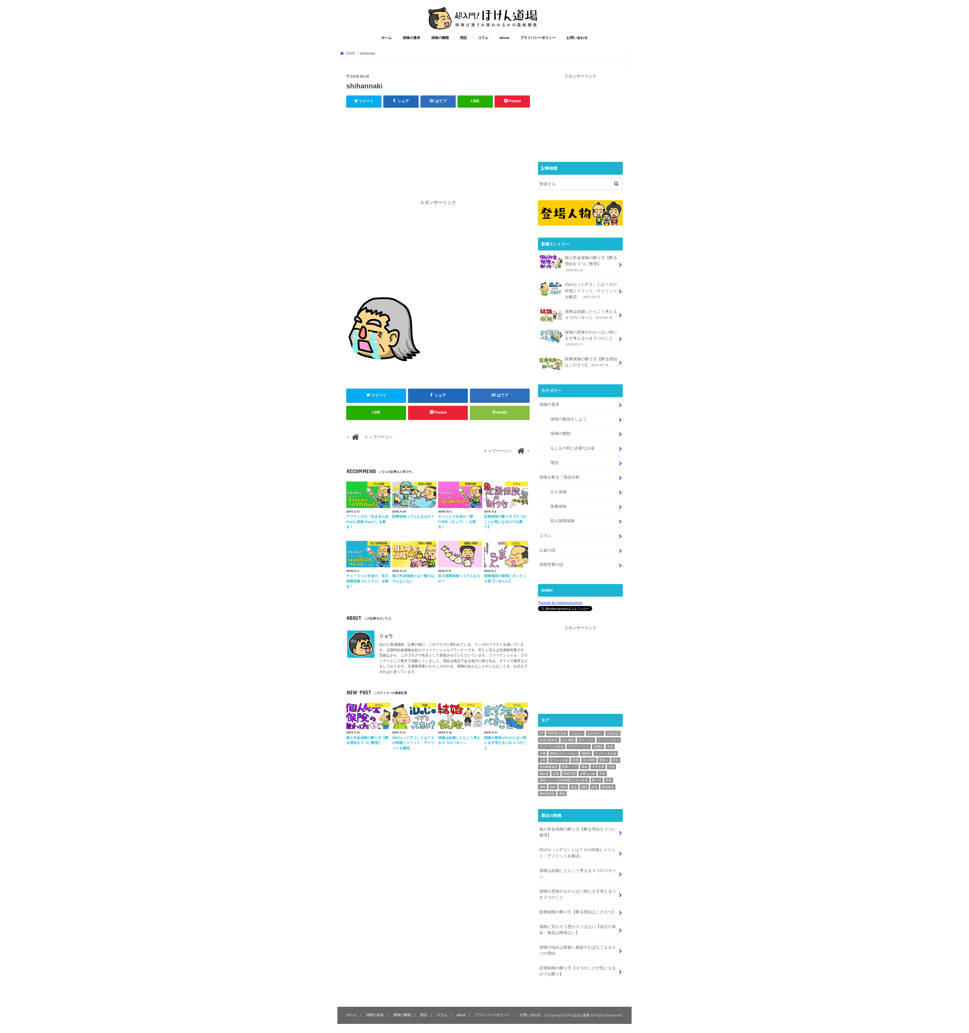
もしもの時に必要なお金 (572, 448)
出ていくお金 (559, 760)
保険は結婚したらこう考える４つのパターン (591, 314)
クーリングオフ (608, 740)
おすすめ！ (595, 733)
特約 (553, 787)
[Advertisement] (438, 149)
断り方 (596, 780)
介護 (543, 753)
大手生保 (598, 767)
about (504, 38)
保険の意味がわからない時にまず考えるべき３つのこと (591, 338)
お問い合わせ (577, 38)
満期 (543, 787)
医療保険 (558, 506)
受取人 (603, 760)
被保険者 (608, 787)
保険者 (585, 753)
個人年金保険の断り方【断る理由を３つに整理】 (591, 263)
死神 (609, 780)
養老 (562, 793)
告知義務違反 (549, 767)
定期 (556, 773)
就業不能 (569, 773)
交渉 (610, 746)
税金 (574, 787)
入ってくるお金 (605, 753)
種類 (584, 787)
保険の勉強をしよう (568, 419)
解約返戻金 (547, 793)
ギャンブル (586, 740)
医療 (575, 760)
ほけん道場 (580, 1015)
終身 (594, 787)
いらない (577, 733)
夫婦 (611, 767)
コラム (483, 38)
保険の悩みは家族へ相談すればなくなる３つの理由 (577, 950)
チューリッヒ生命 (552, 746)
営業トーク (569, 767)
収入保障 (589, 760)
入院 (543, 760)
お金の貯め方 (549, 740)
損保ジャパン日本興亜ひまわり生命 (564, 780)
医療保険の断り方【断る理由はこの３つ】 (591, 362)
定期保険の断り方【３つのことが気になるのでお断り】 (577, 971)
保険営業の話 (551, 564)
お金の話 (547, 550)
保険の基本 (411, 38)
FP (541, 733)
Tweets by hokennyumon (560, 602)
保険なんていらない (563, 753)
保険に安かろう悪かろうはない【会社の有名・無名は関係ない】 (577, 929)
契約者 (544, 773)
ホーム (386, 38)
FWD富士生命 (557, 733)
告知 (616, 760)
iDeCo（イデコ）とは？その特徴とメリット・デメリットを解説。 (591, 290)
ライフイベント (578, 746)
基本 (584, 767)
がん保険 (558, 491)
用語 (463, 38)
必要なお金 (587, 773)
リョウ (386, 636)
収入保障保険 (562, 520)
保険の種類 (440, 38)
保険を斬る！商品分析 (559, 477)
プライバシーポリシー (538, 38)
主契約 (598, 746)
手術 (602, 773)
